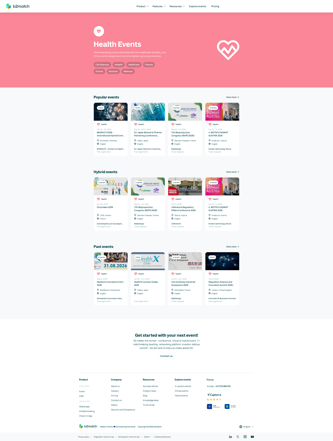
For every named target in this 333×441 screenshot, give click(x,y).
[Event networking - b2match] (17, 6)
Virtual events (181, 390)
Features (158, 6)
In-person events (183, 386)
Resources (176, 6)
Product (141, 6)
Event (82, 391)
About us (115, 386)
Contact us (166, 356)
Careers (115, 390)
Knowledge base (150, 400)
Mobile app (84, 406)
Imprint (147, 437)
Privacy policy (83, 437)
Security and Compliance (123, 409)
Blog (145, 395)
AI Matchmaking (87, 411)
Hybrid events (181, 395)
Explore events (197, 6)
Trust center (149, 405)
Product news (149, 390)
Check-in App (85, 415)
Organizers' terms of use (104, 437)
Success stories (150, 386)
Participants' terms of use (129, 437)
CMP (81, 396)
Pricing (215, 6)
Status (114, 405)
